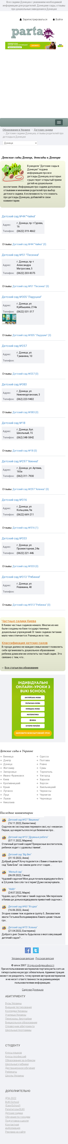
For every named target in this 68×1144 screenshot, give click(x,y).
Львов (7, 798)
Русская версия (45, 958)
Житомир (8, 768)
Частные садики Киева (19, 621)
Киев (6, 779)
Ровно (43, 764)
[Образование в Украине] (33, 33)
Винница (8, 756)
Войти (59, 19)
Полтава (45, 760)
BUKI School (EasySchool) (12, 1104)
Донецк (7, 764)
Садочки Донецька (32, 989)
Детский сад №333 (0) (25, 566)
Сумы (43, 768)
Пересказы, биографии (18, 1018)
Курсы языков (13, 1052)
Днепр (7, 760)
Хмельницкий (48, 787)
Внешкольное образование (21, 1022)
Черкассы (45, 791)
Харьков (45, 779)
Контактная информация (12, 1126)
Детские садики (43, 129)
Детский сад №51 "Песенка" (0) (31, 286)
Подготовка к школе (17, 1120)
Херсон (44, 783)
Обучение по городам (17, 1117)
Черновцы (46, 798)
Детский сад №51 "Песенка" (20, 255)
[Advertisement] (34, 82)
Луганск (8, 791)
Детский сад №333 (14, 538)
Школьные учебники (17, 1064)
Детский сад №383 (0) (25, 412)
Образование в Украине (16, 129)
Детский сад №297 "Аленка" (20, 461)
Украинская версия (23, 958)
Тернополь (46, 771)
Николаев (8, 802)
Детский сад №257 (14, 346)
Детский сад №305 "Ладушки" (21, 297)
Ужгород (45, 775)
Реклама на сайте (15, 1131)
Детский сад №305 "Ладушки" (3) (32, 335)
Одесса (44, 756)
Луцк (6, 794)
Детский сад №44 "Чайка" (18, 216)
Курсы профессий (15, 1056)
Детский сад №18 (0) (25, 450)
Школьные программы (18, 1030)
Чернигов (45, 794)
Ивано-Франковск (13, 775)
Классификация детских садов (25, 643)
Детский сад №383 (14, 384)
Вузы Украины (13, 1003)
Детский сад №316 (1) (25, 527)
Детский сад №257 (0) (25, 373)
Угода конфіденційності (40, 965)
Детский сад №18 (13, 423)
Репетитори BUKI (15, 1109)
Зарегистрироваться (34, 19)
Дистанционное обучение (20, 1068)
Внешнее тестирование (18, 1007)
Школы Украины (14, 1075)
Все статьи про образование (21, 667)
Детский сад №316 (14, 500)
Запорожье (10, 771)
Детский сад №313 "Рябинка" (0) (31, 604)
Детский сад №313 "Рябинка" (21, 577)
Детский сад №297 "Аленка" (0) (31, 489)
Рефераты (11, 1071)
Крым (6, 787)
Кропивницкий (11, 783)
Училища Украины (15, 1014)
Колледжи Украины (16, 1011)
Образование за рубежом (20, 1060)
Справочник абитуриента (20, 1026)
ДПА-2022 (10, 1098)
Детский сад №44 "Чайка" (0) (29, 244)
